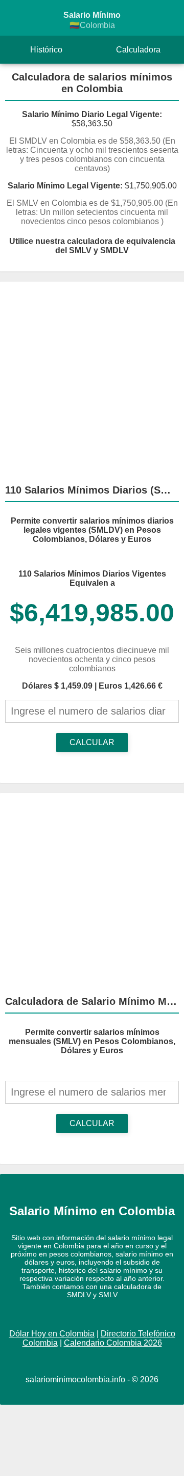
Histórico (46, 49)
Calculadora (138, 49)
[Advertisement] (92, 378)
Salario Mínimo (92, 20)
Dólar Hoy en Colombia (52, 1333)
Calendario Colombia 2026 (113, 1342)
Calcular (92, 742)
